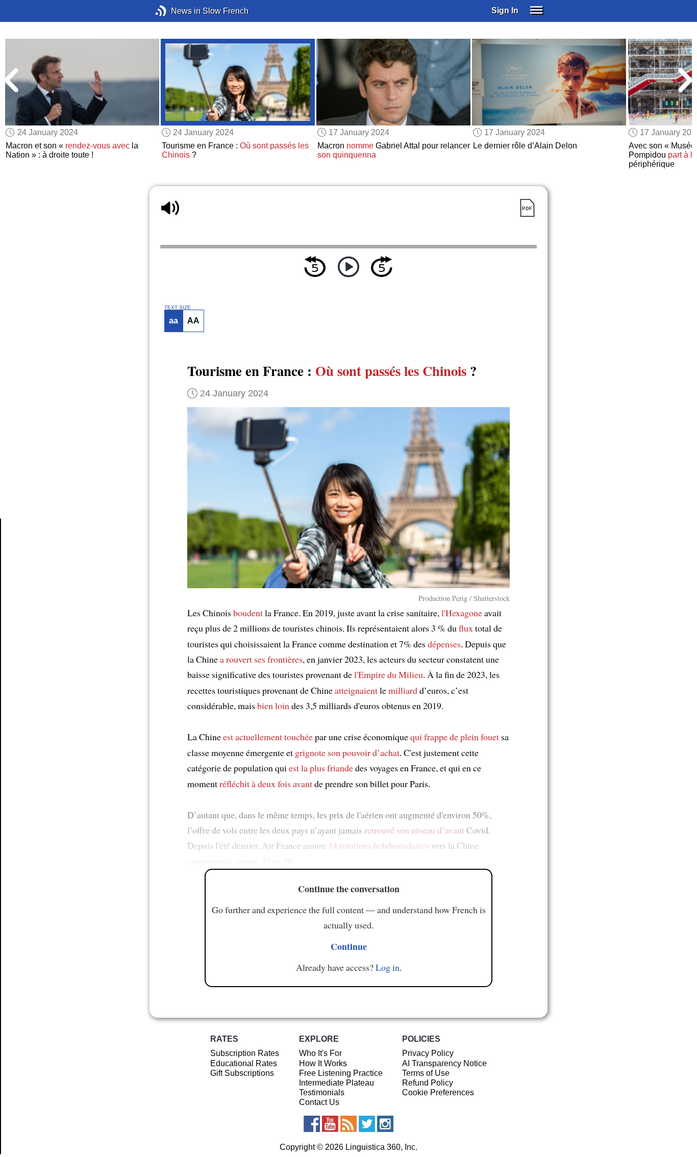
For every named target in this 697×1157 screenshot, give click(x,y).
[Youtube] (330, 1124)
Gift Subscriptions (242, 1073)
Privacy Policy (428, 1053)
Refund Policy (427, 1082)
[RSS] (348, 1124)
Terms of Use (426, 1073)
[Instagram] (385, 1124)
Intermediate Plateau (336, 1082)
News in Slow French (176, 11)
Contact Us (319, 1102)
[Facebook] (312, 1124)
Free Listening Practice (341, 1073)
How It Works (323, 1063)
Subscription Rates (244, 1053)
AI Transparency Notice (444, 1063)
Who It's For (320, 1053)
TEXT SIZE (177, 307)
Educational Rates (243, 1063)
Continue (349, 946)
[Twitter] (367, 1124)
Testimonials (321, 1092)
